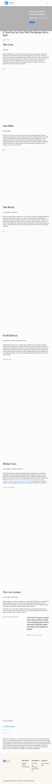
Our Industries (26, 766)
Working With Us (35, 769)
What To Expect (24, 764)
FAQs (42, 765)
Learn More (32, 22)
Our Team (34, 763)
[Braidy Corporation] (9, 3)
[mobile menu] (47, 3)
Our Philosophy (35, 766)
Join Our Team (45, 763)
